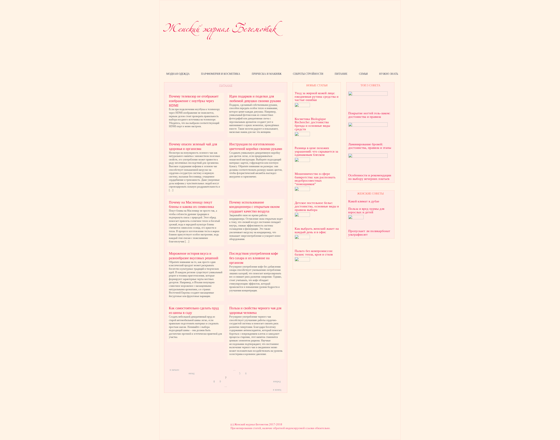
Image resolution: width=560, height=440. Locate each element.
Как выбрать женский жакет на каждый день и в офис (317, 230)
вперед (277, 381)
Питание (341, 73)
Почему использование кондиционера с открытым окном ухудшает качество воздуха (254, 206)
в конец (277, 389)
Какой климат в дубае (363, 201)
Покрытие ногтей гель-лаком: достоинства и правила (369, 115)
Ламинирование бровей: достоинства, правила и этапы (369, 146)
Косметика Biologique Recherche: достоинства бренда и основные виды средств (312, 124)
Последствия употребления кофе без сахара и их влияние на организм (253, 258)
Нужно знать (388, 73)
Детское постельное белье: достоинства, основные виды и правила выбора (317, 206)
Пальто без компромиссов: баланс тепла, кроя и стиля (314, 252)
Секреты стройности (308, 73)
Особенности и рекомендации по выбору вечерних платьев (369, 177)
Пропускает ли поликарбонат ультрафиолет (369, 233)
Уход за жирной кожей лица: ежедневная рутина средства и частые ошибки (316, 97)
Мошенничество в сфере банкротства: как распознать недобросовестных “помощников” (315, 179)
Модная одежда (178, 73)
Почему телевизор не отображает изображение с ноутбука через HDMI (194, 100)
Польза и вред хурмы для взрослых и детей (366, 210)
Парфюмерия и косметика (220, 73)
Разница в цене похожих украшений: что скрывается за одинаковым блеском (316, 151)
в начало (174, 369)
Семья (363, 73)
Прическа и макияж (267, 73)
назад (191, 373)
